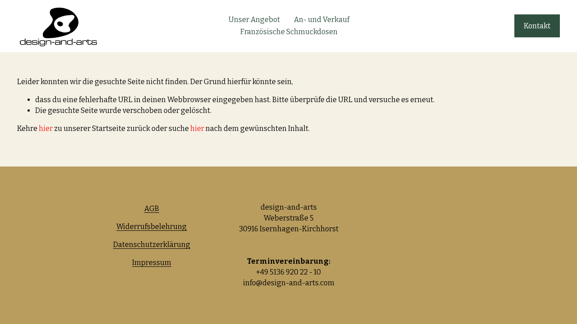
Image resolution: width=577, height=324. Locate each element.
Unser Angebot (254, 19)
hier (46, 128)
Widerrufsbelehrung (151, 226)
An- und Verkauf (321, 19)
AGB (151, 208)
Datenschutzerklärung (151, 244)
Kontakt (537, 26)
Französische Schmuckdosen (289, 31)
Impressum (151, 262)
